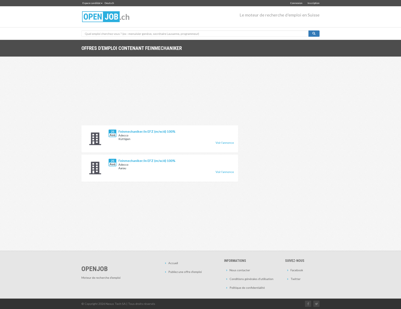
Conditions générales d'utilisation (251, 279)
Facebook (297, 270)
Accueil (173, 263)
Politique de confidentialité (247, 287)
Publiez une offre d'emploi (185, 272)
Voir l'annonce (225, 142)
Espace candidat (91, 3)
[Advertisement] (159, 94)
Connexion (296, 3)
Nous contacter (240, 270)
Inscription (314, 3)
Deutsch (109, 3)
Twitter (296, 279)
